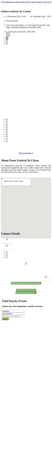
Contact (33, 2)
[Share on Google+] (7, 124)
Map (28, 2)
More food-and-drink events (26, 292)
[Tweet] (7, 122)
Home (18, 2)
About (23, 2)
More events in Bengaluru (26, 290)
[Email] (7, 132)
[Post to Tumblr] (7, 129)
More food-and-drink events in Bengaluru (26, 283)
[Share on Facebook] (7, 119)
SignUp (40, 2)
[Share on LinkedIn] (7, 134)
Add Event (47, 2)
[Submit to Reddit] (7, 136)
